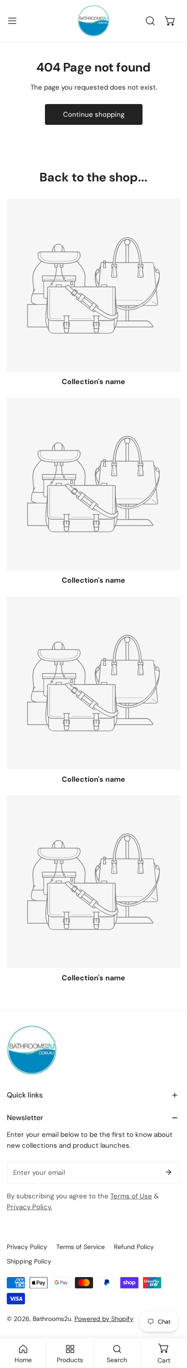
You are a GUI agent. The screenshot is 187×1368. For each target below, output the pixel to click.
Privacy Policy (27, 1247)
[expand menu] (12, 20)
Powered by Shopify (103, 1319)
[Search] (150, 21)
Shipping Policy (29, 1261)
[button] (170, 21)
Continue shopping (93, 114)
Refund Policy (134, 1247)
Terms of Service (80, 1247)
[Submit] (168, 1172)
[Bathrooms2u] (93, 21)
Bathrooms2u (52, 1319)
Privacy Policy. (29, 1206)
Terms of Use (131, 1196)
